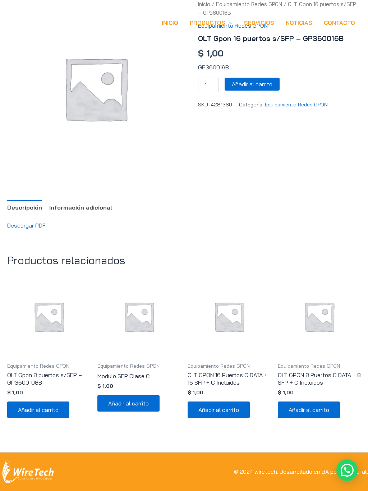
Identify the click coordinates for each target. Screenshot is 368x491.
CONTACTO (339, 22)
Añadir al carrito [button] (38, 409)
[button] (229, 22)
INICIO (170, 22)
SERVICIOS (259, 22)
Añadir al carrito (252, 84)
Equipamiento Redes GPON (296, 104)
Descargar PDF (26, 225)
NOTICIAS (299, 22)
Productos (207, 22)
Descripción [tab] (24, 207)
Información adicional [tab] (80, 207)
